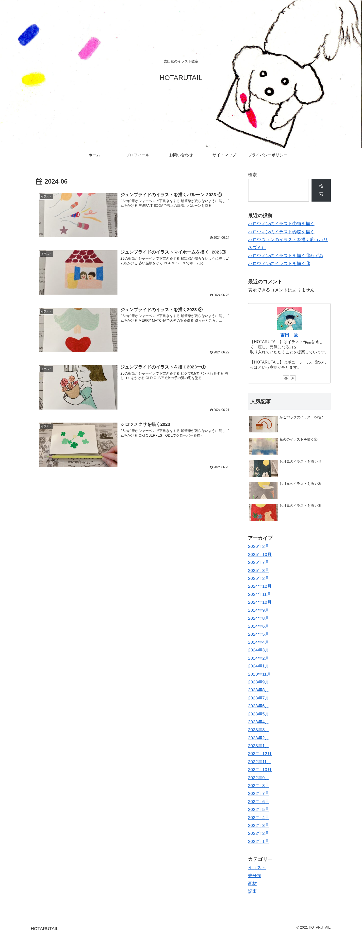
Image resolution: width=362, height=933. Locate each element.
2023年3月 (258, 729)
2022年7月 (258, 793)
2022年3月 (258, 825)
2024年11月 (259, 594)
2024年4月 (258, 642)
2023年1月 (258, 745)
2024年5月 (258, 634)
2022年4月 (258, 817)
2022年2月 (258, 833)
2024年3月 (258, 650)
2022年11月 (259, 761)
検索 (252, 174)
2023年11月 (259, 673)
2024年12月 (260, 586)
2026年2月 (258, 546)
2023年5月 (258, 713)
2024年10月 (260, 602)
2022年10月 (260, 769)
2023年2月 (258, 737)
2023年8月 (258, 689)
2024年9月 (258, 610)
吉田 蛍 (289, 334)
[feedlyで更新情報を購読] (286, 378)
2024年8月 (258, 618)
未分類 (254, 875)
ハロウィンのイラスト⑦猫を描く (281, 223)
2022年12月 (260, 753)
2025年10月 (260, 554)
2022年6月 (258, 801)
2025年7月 (258, 562)
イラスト (257, 867)
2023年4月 (258, 721)
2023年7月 (258, 697)
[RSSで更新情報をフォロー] (293, 378)
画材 (252, 883)
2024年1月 (258, 666)
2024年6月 (258, 626)
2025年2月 (258, 578)
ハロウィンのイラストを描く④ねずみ (285, 255)
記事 (252, 891)
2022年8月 (258, 785)
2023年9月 (258, 682)
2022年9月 (258, 777)
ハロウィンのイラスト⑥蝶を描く (281, 231)
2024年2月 (258, 658)
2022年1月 (258, 841)
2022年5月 (258, 809)
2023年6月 (258, 705)
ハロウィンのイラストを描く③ (279, 263)
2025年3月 (258, 570)
